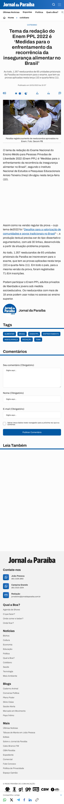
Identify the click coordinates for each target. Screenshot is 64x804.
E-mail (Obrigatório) (13, 409)
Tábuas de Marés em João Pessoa (19, 733)
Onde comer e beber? (13, 619)
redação (26, 340)
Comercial (8, 759)
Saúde (6, 667)
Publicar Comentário (32, 432)
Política (39, 12)
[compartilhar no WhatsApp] (4, 800)
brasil (22, 334)
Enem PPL (34, 334)
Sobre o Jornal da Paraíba (15, 742)
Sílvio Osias (8, 702)
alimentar (9, 334)
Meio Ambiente (10, 676)
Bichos (6, 636)
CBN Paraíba (9, 750)
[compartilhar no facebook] (24, 800)
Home (11, 18)
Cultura (6, 640)
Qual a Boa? (52, 12)
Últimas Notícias (11, 12)
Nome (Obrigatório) (13, 393)
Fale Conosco (9, 764)
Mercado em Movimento (14, 711)
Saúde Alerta (9, 707)
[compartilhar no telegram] (18, 800)
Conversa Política (11, 693)
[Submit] (53, 4)
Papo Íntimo (8, 715)
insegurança (11, 340)
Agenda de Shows (11, 610)
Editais (6, 737)
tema (38, 340)
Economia (7, 645)
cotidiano (24, 18)
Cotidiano (7, 663)
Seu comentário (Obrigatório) (18, 365)
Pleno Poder (8, 698)
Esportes (27, 12)
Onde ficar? (8, 623)
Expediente (8, 755)
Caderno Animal (10, 689)
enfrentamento (51, 334)
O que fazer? (9, 614)
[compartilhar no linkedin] (30, 800)
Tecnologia (8, 671)
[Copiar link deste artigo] (37, 800)
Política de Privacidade (13, 768)
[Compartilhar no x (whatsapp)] (11, 800)
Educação (7, 649)
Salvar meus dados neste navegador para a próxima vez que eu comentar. (33, 423)
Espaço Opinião (10, 773)
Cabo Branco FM (11, 746)
